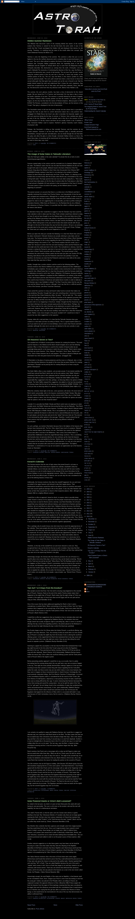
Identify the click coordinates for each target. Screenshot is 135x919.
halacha (86, 213)
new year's (87, 280)
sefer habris (55, 452)
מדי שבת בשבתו (89, 422)
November (91, 521)
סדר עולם (87, 439)
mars (51, 790)
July (89, 532)
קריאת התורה (88, 458)
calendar (87, 187)
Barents (86, 177)
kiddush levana (38, 452)
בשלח (86, 389)
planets (86, 300)
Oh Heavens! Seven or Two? (40, 340)
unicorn (86, 357)
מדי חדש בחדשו (89, 420)
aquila (86, 168)
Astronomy (45, 790)
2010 (88, 516)
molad (86, 259)
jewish (86, 220)
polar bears (87, 302)
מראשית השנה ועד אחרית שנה (93, 432)
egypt (86, 206)
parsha (86, 292)
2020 (88, 497)
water (86, 362)
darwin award (88, 196)
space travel (88, 338)
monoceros (87, 261)
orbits (86, 288)
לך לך (86, 415)
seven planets (88, 331)
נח (85, 434)
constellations (88, 192)
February (91, 569)
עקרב (86, 446)
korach (42, 578)
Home (55, 905)
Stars (86, 340)
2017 (88, 500)
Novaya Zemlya (89, 283)
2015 (88, 502)
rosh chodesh (63, 578)
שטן (85, 475)
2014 (88, 505)
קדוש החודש (87, 451)
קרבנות (86, 456)
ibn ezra (86, 218)
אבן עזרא (87, 374)
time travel (87, 348)
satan (86, 316)
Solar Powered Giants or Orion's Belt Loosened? (49, 801)
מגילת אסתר (88, 417)
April (89, 564)
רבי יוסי (86, 463)
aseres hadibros (89, 170)
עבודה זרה (87, 444)
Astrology (37, 790)
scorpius (87, 321)
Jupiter (86, 225)
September (91, 527)
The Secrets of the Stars (95, 100)
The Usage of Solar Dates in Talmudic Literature (49, 154)
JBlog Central (88, 120)
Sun (34, 144)
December (91, 519)
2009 (88, 575)
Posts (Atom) (40, 909)
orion (75, 898)
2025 (88, 489)
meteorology (88, 249)
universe (87, 360)
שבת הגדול (87, 473)
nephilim (69, 898)
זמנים (86, 405)
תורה (85, 480)
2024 (88, 491)
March (90, 566)
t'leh (85, 345)
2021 (88, 494)
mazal (86, 247)
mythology (87, 271)
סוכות (86, 441)
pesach (86, 295)
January (91, 572)
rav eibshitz (87, 312)
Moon (56, 790)
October (91, 524)
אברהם (86, 377)
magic (63, 898)
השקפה (86, 398)
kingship (86, 232)
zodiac (86, 372)
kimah (86, 230)
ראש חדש (87, 461)
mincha (86, 256)
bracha (86, 184)
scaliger (86, 319)
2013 (88, 508)
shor (85, 336)
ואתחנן (86, 401)
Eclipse (86, 204)
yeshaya (87, 367)
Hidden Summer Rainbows (39, 41)
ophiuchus (87, 285)
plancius (86, 297)
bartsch (86, 180)
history (86, 216)
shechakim (64, 452)
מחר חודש (87, 427)
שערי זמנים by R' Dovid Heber (93, 104)
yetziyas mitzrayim (90, 369)
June (90, 535)
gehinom (36, 578)
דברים (86, 393)
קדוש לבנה (87, 453)
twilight (86, 355)
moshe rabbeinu (51, 578)
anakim (35, 898)
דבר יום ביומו (88, 391)
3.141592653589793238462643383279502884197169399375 (95, 586)
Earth (86, 201)
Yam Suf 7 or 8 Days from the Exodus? (44, 588)
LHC (85, 240)
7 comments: (51, 788)
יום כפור (86, 408)
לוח (85, 413)
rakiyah (47, 452)
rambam (86, 309)
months (35, 330)
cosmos (86, 194)
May (89, 561)
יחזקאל (86, 410)
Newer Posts (31, 905)
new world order (89, 278)
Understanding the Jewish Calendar (95, 111)
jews (85, 223)
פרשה (86, 449)
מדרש (86, 425)
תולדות (86, 477)
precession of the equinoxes (93, 304)
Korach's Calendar (35, 462)
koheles (86, 235)
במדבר (86, 384)
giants (57, 898)
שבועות (86, 470)
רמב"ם (86, 468)
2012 (88, 511)
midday (86, 254)
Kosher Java (88, 122)
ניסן (85, 437)
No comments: (52, 143)
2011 (88, 513)
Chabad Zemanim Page (91, 125)
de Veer (86, 199)
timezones (87, 350)
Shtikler (87, 591)
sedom (86, 326)
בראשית (86, 386)
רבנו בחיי (87, 465)
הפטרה (86, 396)
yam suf (66, 790)
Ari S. (86, 589)
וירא (85, 403)
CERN (86, 189)
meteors (86, 252)
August (90, 530)
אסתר (86, 379)
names (86, 273)
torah (71, 452)
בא (85, 381)
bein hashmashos (89, 182)
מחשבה (86, 429)
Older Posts (79, 905)
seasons (42, 330)
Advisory (87, 163)
